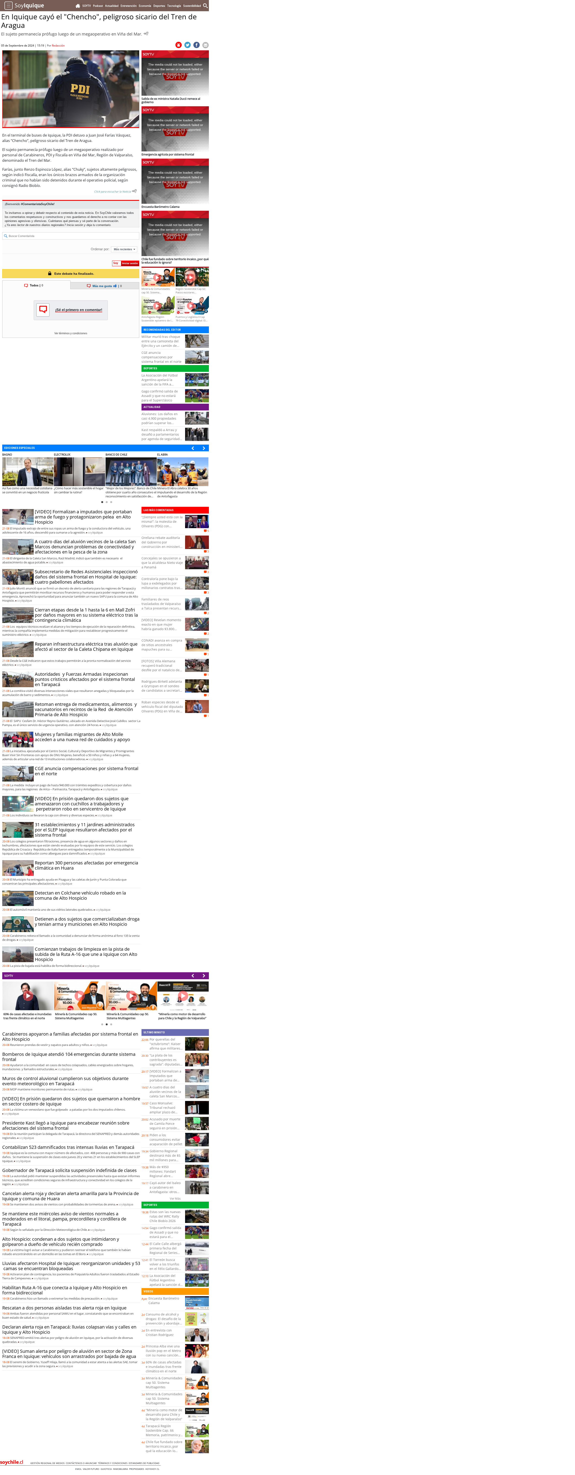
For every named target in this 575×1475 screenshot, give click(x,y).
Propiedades (137, 1469)
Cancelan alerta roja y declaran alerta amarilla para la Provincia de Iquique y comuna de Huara (70, 1196)
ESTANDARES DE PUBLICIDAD (145, 1463)
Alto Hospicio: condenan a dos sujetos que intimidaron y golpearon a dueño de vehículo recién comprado (60, 1241)
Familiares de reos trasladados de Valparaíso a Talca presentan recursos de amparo (162, 606)
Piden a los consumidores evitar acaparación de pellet (166, 1139)
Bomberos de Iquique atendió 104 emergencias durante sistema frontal (68, 1056)
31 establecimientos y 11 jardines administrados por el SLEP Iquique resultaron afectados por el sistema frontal (85, 830)
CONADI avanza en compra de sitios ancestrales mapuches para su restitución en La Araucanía (162, 647)
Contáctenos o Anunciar (82, 1463)
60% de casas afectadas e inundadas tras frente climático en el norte (163, 1366)
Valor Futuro (92, 1469)
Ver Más (175, 1198)
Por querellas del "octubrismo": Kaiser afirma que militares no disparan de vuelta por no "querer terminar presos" (166, 1050)
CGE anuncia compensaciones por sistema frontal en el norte (161, 357)
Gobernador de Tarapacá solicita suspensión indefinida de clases (69, 1170)
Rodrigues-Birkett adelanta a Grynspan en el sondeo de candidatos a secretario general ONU (162, 688)
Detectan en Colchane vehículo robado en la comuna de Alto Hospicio (80, 895)
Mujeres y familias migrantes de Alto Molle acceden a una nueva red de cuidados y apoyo (82, 736)
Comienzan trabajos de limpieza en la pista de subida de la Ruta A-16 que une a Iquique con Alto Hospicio (86, 954)
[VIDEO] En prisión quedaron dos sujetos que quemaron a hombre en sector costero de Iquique (71, 1101)
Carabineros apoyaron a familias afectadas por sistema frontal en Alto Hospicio (70, 1036)
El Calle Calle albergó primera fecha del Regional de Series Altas (165, 1250)
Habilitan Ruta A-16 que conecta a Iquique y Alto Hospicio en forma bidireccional (64, 1290)
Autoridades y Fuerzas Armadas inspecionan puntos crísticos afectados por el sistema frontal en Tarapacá (85, 679)
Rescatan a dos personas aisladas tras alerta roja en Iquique (64, 1308)
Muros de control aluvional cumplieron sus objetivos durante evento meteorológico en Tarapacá (65, 1081)
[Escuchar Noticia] (146, 33)
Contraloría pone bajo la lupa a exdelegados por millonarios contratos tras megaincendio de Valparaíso (161, 588)
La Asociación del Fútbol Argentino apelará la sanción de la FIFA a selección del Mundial (160, 382)
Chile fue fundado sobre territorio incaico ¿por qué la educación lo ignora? (164, 1448)
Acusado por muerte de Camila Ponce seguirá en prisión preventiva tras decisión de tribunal (165, 1128)
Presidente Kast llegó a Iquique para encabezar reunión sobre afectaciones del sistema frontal (65, 1125)
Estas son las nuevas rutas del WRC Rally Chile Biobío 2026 (165, 1216)
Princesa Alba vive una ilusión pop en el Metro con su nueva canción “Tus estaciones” (163, 1353)
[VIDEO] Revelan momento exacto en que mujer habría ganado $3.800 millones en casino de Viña (162, 627)
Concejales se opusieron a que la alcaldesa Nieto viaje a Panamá (162, 562)
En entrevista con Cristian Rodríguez (160, 1332)
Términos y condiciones (113, 1463)
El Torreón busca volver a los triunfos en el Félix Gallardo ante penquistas (164, 1266)
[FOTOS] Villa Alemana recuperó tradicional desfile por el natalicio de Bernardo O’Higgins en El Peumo (160, 670)
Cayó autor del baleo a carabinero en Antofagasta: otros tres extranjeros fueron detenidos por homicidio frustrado (166, 1194)
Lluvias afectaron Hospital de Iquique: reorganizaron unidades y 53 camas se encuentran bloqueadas (71, 1265)
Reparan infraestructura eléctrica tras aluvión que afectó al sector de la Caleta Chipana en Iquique (86, 646)
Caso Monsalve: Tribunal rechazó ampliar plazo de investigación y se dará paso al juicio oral (163, 1114)
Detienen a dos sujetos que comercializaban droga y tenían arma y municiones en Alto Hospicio (87, 921)
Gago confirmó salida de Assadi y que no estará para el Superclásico (160, 395)
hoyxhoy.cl (153, 1469)
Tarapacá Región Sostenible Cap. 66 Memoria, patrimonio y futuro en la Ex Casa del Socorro (163, 1435)
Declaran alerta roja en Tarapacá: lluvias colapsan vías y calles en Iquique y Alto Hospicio (69, 1329)
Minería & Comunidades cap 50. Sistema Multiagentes (164, 1382)
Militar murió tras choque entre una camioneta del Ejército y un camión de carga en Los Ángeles (161, 343)
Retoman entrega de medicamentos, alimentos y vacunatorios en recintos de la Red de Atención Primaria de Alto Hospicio (86, 709)
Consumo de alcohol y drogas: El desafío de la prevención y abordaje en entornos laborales (163, 1321)
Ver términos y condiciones (70, 333)
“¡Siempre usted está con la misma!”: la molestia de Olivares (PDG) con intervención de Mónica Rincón (162, 526)
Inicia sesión (75, 225)
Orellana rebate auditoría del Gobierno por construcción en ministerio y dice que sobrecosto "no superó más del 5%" (162, 547)
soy (95, 532)
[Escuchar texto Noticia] (134, 191)
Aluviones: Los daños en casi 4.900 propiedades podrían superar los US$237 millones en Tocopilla (160, 423)
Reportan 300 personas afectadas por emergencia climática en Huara (86, 865)
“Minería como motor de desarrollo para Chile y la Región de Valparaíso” (164, 1414)
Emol (79, 1469)
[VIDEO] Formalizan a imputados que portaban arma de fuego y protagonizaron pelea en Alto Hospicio (83, 517)
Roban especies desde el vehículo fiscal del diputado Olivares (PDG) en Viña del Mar (162, 709)
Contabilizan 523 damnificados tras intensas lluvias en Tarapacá (68, 1147)
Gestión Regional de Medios (48, 1463)
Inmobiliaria (121, 1469)
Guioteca (107, 1469)
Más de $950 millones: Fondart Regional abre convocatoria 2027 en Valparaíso (165, 1176)
